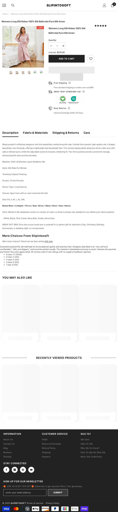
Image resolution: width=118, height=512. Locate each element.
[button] (101, 26)
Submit (57, 492)
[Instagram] (15, 470)
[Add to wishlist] (91, 59)
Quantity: (53, 40)
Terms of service (35, 503)
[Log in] (104, 5)
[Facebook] (6, 470)
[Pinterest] (23, 470)
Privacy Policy (52, 503)
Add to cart (67, 58)
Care (87, 132)
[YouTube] (31, 470)
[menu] (4, 5)
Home (5, 14)
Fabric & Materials (35, 132)
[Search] (13, 5)
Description (10, 132)
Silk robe (49, 241)
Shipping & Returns (65, 132)
